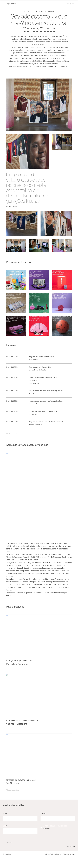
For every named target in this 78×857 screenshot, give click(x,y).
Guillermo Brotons (55, 854)
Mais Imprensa (11, 433)
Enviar (10, 842)
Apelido (43, 813)
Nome (5, 813)
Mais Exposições (12, 790)
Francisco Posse (34, 404)
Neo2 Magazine (34, 383)
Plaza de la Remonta (17, 664)
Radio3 (31, 393)
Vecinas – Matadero (16, 723)
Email (5, 826)
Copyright (7, 854)
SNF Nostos (12, 783)
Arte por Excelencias (35, 424)
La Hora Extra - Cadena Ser (37, 370)
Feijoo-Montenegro (69, 854)
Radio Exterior (33, 359)
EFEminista (33, 414)
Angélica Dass (11, 3)
